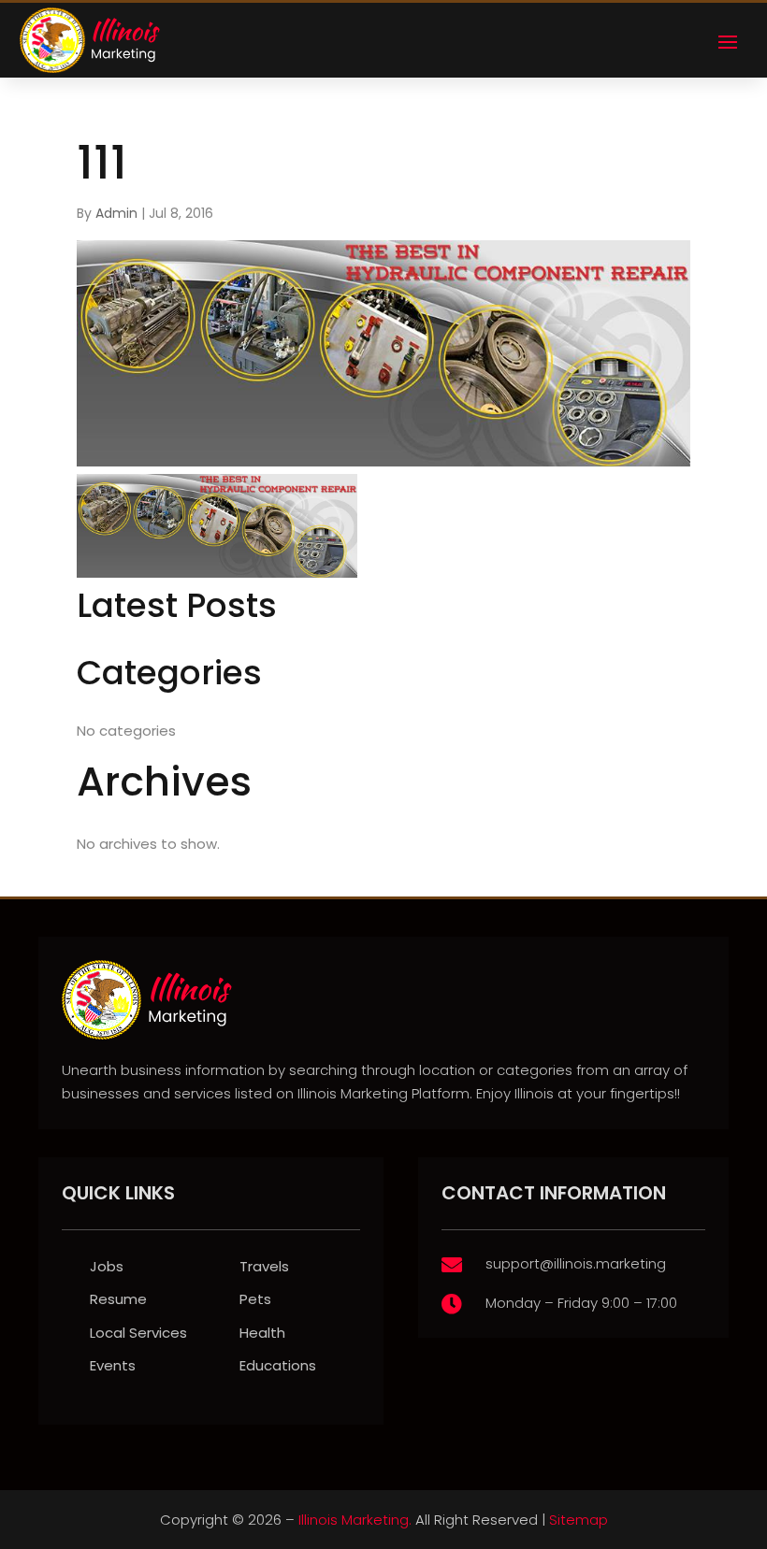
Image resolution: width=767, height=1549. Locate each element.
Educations (277, 1365)
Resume (118, 1299)
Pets (255, 1299)
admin (116, 213)
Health (262, 1332)
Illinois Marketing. (355, 1519)
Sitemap (578, 1519)
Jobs (106, 1266)
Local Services (138, 1332)
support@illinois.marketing (575, 1263)
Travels (264, 1266)
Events (113, 1365)
